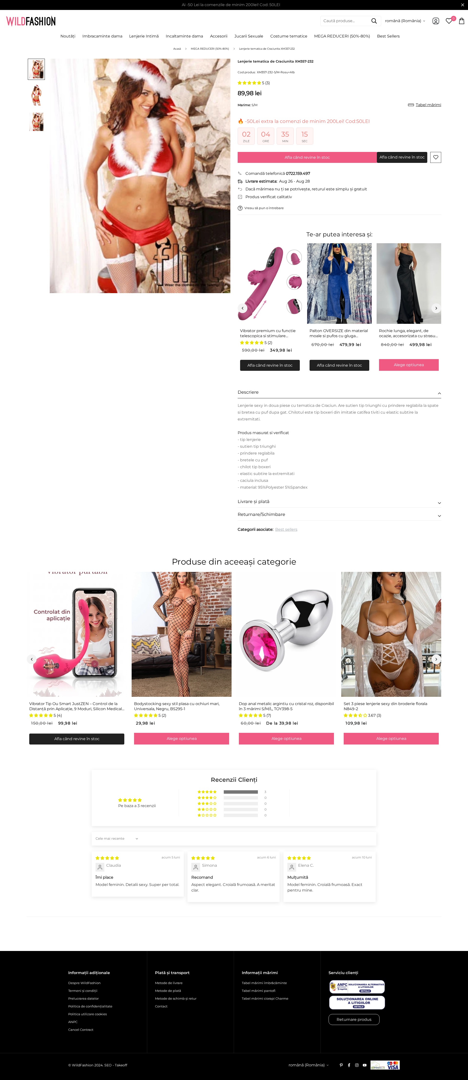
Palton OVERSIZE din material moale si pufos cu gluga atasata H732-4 (339, 333)
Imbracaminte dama (102, 36)
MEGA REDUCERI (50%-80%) (342, 36)
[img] (107, 858)
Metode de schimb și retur (175, 998)
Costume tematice (288, 36)
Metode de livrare (169, 983)
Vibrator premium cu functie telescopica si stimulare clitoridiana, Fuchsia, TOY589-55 (268, 333)
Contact (161, 1006)
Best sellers (286, 529)
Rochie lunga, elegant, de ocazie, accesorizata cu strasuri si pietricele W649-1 (408, 333)
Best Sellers (388, 36)
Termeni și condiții (83, 991)
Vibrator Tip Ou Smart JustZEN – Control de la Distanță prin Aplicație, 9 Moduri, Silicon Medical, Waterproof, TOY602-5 (76, 706)
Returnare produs (354, 1019)
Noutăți (67, 36)
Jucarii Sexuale (248, 36)
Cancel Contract (80, 1030)
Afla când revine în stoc (307, 157)
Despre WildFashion (84, 983)
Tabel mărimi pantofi (258, 991)
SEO (108, 1065)
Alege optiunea (409, 365)
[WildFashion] (31, 21)
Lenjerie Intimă (144, 36)
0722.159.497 (298, 173)
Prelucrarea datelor (83, 998)
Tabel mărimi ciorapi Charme (265, 998)
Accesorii (218, 36)
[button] (250, 83)
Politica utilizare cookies (87, 1014)
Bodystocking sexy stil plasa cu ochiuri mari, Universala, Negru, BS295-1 (176, 706)
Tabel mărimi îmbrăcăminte (264, 983)
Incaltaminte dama (184, 36)
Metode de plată (168, 991)
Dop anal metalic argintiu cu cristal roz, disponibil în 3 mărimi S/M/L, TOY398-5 (286, 706)
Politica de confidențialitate (90, 1006)
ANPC (73, 1022)
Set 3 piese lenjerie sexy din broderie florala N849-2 (385, 706)
